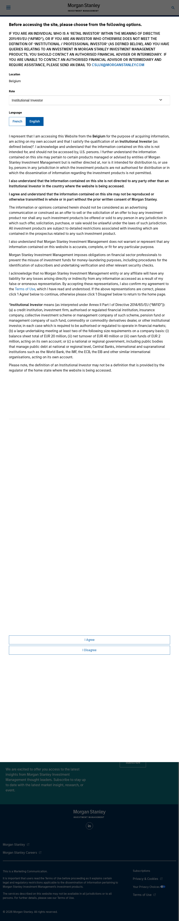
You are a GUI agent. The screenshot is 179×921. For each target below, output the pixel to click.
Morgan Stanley (14, 845)
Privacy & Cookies (145, 879)
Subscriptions (141, 871)
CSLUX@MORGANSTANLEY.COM (118, 65)
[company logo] (84, 7)
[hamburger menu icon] (8, 7)
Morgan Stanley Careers (20, 853)
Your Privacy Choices (146, 887)
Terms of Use (25, 289)
